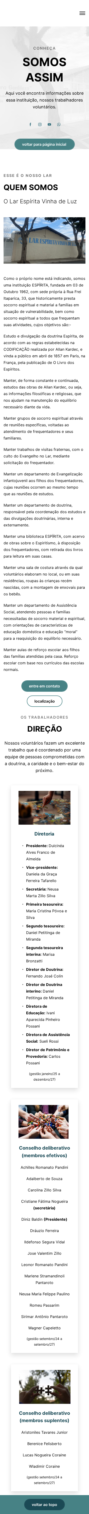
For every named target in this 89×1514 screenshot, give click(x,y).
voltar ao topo (44, 1504)
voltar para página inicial (44, 144)
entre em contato (44, 686)
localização (44, 701)
